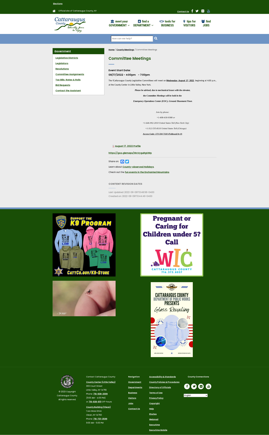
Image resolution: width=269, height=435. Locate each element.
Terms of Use (156, 392)
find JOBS (207, 23)
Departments (135, 387)
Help (151, 408)
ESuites (153, 414)
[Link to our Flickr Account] (204, 11)
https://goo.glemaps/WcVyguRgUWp (130, 153)
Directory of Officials (160, 387)
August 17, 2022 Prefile (128, 146)
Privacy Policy (156, 398)
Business (132, 392)
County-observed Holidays (138, 166)
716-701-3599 (100, 418)
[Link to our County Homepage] (55, 11)
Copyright (154, 403)
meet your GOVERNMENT (118, 23)
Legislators (61, 63)
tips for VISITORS (189, 23)
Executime (154, 424)
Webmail (153, 419)
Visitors (132, 398)
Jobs (130, 403)
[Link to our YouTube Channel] (209, 386)
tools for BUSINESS (168, 23)
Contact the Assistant (68, 90)
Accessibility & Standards (162, 376)
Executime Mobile (158, 430)
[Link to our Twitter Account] (198, 11)
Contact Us (183, 11)
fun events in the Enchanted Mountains (147, 172)
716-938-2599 (100, 393)
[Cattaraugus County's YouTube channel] (209, 11)
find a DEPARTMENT (142, 23)
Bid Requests (62, 85)
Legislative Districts (66, 58)
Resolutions (62, 68)
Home (112, 49)
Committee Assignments (69, 74)
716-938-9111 (95, 401)
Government (62, 51)
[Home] (70, 24)
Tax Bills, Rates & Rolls (68, 79)
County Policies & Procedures (164, 382)
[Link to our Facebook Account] (193, 11)
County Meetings (125, 49)
